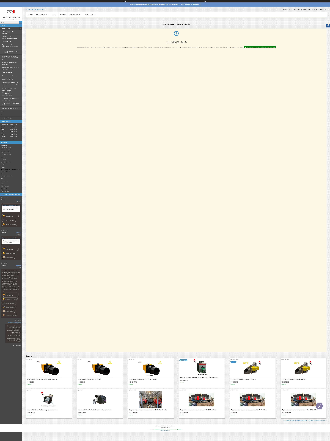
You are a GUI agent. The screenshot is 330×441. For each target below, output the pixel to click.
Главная (30, 14)
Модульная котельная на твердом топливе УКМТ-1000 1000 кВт (148, 410)
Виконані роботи (90, 14)
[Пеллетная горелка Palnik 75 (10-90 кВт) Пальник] (151, 368)
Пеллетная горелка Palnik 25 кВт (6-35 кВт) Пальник (42, 379)
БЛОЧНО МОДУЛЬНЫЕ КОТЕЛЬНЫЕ (8, 32)
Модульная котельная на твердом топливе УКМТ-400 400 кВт (249, 410)
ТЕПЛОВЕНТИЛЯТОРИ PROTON (10, 108)
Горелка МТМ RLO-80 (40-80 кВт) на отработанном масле (95, 410)
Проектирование (7, 72)
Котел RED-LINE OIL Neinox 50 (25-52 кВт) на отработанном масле (199, 377)
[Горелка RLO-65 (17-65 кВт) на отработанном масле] (49, 399)
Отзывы (3, 115)
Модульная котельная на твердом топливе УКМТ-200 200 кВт (198, 410)
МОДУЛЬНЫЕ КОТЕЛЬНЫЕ (190, 4)
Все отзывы (16, 345)
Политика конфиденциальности (175, 429)
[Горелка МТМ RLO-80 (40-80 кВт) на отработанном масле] (100, 399)
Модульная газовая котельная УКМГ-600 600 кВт (11, 241)
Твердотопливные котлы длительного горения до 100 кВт (10, 57)
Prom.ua (173, 426)
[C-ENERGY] (11, 12)
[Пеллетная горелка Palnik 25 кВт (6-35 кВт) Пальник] (49, 368)
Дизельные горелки (7, 79)
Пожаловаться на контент (160, 429)
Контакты (63, 14)
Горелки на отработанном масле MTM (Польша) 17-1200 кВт (10, 46)
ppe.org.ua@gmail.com (7, 176)
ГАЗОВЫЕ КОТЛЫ (6, 41)
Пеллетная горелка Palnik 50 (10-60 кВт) (89, 379)
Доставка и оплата (6, 118)
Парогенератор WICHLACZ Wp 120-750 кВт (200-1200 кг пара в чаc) (10, 84)
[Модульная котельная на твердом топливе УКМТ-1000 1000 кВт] (151, 399)
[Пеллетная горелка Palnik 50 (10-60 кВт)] (100, 368)
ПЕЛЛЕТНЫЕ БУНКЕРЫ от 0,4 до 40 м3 (10, 104)
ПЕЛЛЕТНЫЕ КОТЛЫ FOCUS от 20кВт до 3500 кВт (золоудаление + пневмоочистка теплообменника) (10, 92)
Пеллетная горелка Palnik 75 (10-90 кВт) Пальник (143, 379)
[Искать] (20, 22)
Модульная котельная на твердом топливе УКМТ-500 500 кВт (300, 410)
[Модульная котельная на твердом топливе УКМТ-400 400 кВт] (253, 399)
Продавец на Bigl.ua (165, 427)
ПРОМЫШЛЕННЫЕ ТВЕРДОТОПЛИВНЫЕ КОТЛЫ (9, 37)
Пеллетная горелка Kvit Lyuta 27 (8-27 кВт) (294, 379)
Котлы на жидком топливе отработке (9, 63)
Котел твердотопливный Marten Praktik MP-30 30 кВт (11, 208)
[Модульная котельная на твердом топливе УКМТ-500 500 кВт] (303, 399)
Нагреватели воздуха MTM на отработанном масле (10, 68)
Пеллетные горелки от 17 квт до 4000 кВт (10, 52)
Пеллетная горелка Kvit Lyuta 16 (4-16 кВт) (243, 379)
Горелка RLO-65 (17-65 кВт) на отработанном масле (42, 410)
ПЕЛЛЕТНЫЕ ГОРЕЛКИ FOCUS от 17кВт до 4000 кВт (10, 99)
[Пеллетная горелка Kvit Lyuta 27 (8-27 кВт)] (303, 368)
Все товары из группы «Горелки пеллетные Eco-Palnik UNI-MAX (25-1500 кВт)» (304, 420)
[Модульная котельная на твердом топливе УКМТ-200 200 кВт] (202, 399)
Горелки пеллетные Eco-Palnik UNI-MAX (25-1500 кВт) (261, 47)
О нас (2, 111)
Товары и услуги (5, 28)
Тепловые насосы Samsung (9, 76)
